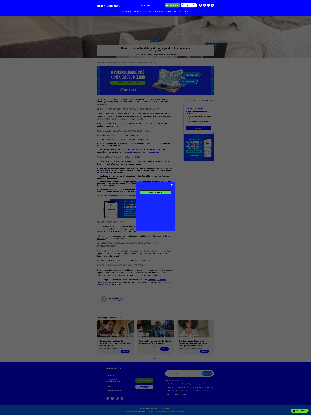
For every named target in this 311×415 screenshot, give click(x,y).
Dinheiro (168, 11)
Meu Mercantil (126, 11)
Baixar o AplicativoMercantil (190, 5)
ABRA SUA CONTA (155, 192)
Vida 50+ (186, 11)
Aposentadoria (158, 11)
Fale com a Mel (174, 5)
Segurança (177, 11)
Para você (147, 11)
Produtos (136, 11)
